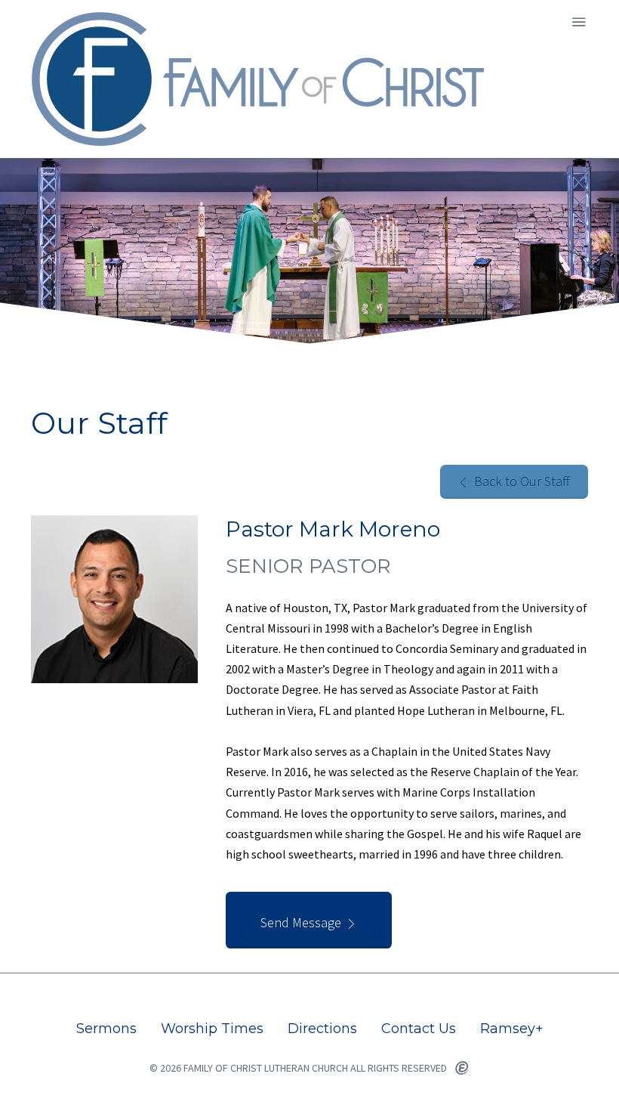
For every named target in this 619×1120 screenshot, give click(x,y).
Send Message (300, 922)
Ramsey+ (512, 1028)
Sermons (106, 1028)
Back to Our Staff (522, 481)
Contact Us (418, 1028)
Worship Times (212, 1028)
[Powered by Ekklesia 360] (462, 1068)
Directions (322, 1028)
